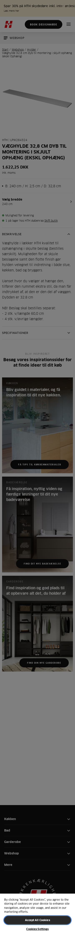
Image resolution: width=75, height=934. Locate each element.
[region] (37, 913)
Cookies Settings (37, 929)
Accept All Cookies (37, 920)
